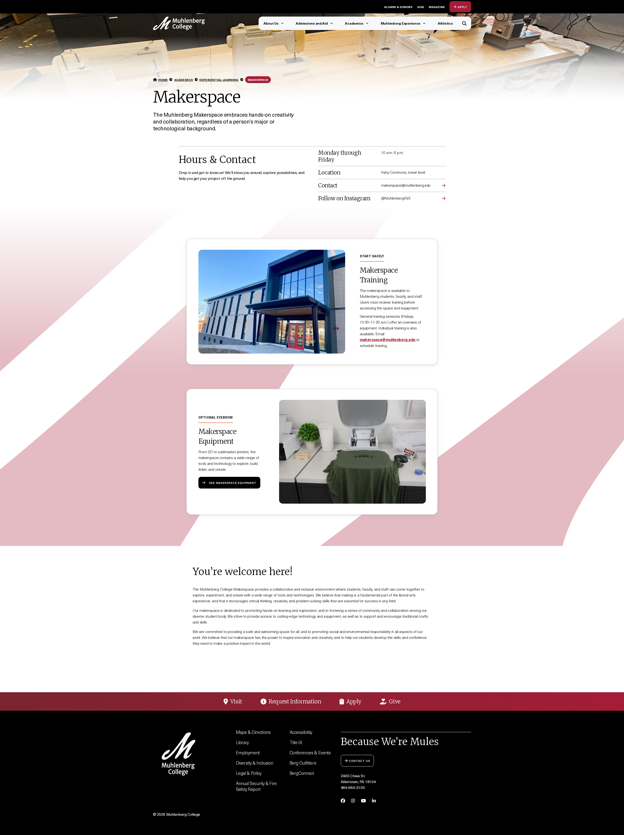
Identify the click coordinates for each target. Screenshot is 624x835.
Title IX (296, 742)
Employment (248, 752)
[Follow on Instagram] (444, 198)
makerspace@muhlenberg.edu (387, 339)
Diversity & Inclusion (254, 762)
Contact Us (359, 760)
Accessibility (301, 732)
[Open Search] (464, 23)
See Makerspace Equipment (232, 482)
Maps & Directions (253, 732)
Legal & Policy (249, 773)
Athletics (445, 23)
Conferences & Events (310, 752)
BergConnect (302, 773)
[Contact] (444, 185)
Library (242, 742)
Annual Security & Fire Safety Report (256, 786)
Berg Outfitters (303, 762)
